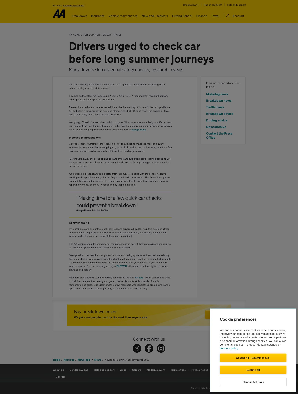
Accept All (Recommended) (253, 357)
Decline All (253, 369)
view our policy (229, 348)
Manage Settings (253, 381)
